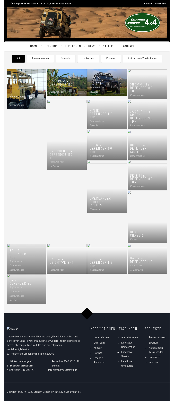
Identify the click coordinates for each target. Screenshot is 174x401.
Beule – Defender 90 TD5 (21, 254)
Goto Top (87, 313)
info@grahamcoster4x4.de (62, 370)
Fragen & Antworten (99, 360)
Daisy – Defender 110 (141, 259)
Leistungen (73, 46)
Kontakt (148, 3)
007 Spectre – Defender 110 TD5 (101, 80)
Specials (65, 58)
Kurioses (111, 58)
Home (34, 46)
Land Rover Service (127, 354)
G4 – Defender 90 (21, 281)
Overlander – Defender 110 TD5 (100, 202)
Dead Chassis (137, 233)
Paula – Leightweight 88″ (62, 262)
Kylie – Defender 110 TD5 (101, 114)
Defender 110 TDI (21, 99)
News (92, 46)
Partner (98, 353)
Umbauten (88, 58)
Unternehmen (101, 337)
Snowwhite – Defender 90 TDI (141, 87)
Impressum (160, 3)
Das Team (99, 342)
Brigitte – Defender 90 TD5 (141, 179)
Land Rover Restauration (128, 344)
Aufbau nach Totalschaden (142, 58)
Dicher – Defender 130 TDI (138, 148)
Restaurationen (40, 58)
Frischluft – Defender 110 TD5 (61, 154)
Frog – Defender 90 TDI (101, 148)
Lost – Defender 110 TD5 (101, 262)
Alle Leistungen (129, 337)
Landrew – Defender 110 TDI (61, 84)
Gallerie (109, 46)
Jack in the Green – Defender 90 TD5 (141, 116)
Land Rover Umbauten (127, 363)
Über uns (51, 46)
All (18, 58)
